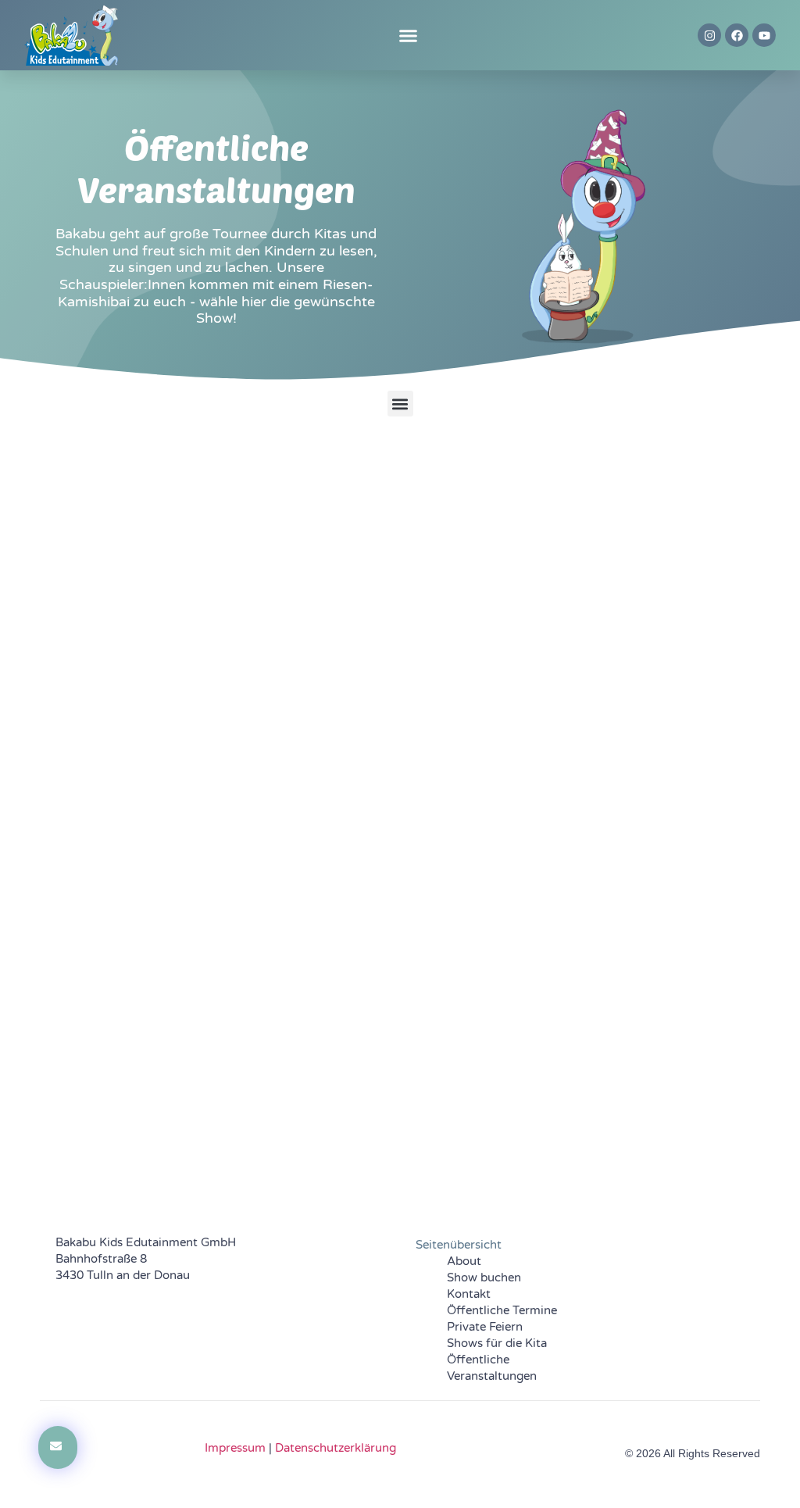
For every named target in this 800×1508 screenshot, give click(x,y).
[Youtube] (764, 35)
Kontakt (469, 1294)
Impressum (235, 1448)
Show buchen (484, 1277)
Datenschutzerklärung (335, 1448)
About (464, 1261)
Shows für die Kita (497, 1343)
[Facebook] (736, 35)
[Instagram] (709, 35)
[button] (408, 35)
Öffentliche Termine (502, 1310)
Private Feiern (485, 1327)
